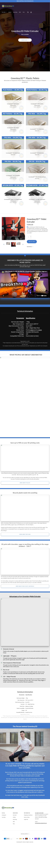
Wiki (20, 12)
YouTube (3, 817)
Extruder (4, 12)
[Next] (22, 244)
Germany (24, 833)
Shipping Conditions (28, 815)
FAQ (24, 12)
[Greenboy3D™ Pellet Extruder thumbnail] (13, 244)
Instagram (4, 815)
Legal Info (26, 819)
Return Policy (27, 817)
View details (29, 246)
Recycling (15, 12)
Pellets (9, 12)
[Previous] (4, 244)
